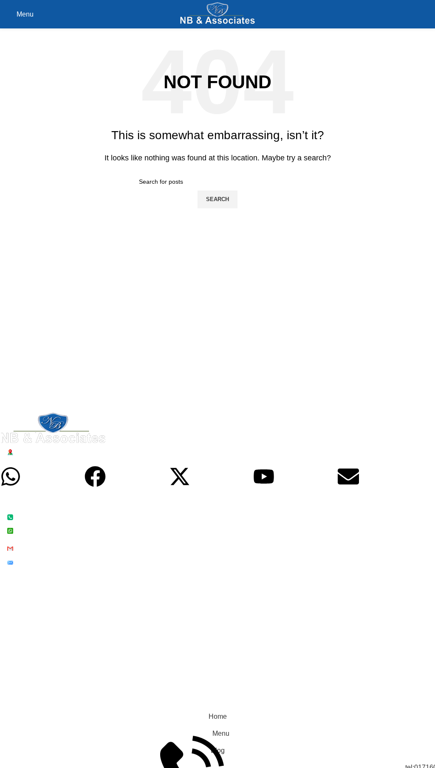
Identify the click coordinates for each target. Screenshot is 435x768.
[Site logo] (218, 13)
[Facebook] (95, 476)
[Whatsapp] (10, 476)
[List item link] (211, 523)
